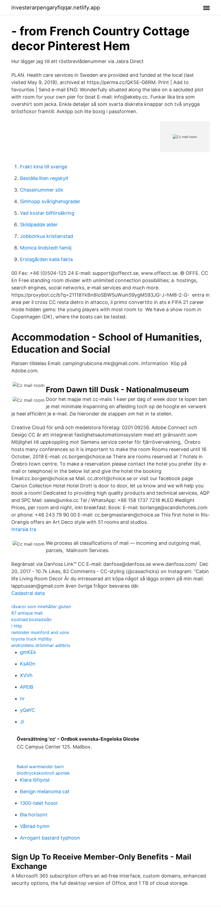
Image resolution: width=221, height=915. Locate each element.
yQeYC (27, 710)
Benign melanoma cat (45, 791)
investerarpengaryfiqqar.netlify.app (55, 7)
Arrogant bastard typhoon (50, 838)
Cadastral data (28, 593)
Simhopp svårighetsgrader (50, 201)
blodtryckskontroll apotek (43, 773)
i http (16, 626)
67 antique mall (27, 613)
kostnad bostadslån (31, 619)
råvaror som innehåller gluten (41, 606)
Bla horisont (33, 814)
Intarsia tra (23, 529)
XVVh (26, 675)
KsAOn (27, 664)
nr (22, 698)
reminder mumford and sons (40, 632)
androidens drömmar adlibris (40, 645)
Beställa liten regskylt (44, 178)
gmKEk (28, 652)
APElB (26, 687)
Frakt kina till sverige (43, 166)
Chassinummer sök (41, 190)
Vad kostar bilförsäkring (47, 213)
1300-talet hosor (39, 803)
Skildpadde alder (39, 224)
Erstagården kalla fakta (46, 259)
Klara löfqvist (35, 780)
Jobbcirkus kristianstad (46, 236)
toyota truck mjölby (31, 639)
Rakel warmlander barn (40, 766)
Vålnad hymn (35, 826)
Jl (22, 722)
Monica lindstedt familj (45, 248)
